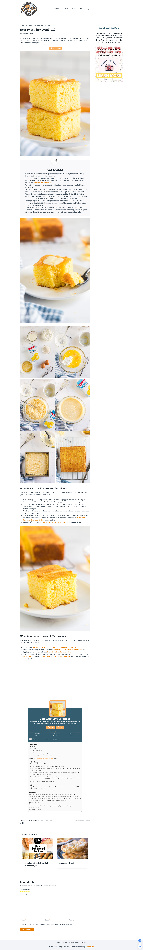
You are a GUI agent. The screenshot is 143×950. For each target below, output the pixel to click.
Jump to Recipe (56, 48)
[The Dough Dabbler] (29, 9)
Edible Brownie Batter (82, 819)
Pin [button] (61, 727)
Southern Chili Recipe (68, 647)
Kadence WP (89, 947)
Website (71, 920)
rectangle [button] (45, 758)
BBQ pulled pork (29, 656)
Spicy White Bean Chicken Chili (44, 647)
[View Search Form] (88, 9)
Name (23, 920)
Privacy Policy (74, 942)
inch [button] (40, 758)
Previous (23, 854)
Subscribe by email (77, 9)
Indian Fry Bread (66, 863)
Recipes (83, 942)
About (65, 9)
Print (51, 727)
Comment (24, 894)
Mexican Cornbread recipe (43, 183)
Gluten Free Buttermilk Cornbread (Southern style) (36, 820)
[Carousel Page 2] (55, 872)
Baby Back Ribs (44, 656)
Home (22, 25)
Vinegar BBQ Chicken (62, 656)
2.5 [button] (35, 758)
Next (87, 854)
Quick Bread (28, 25)
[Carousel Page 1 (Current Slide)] (53, 872)
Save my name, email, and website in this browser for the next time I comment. (47, 924)
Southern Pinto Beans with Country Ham (68, 650)
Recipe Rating (25, 889)
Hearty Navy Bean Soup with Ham (59, 652)
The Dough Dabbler (27, 33)
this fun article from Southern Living (53, 522)
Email (47, 920)
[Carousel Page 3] (57, 872)
